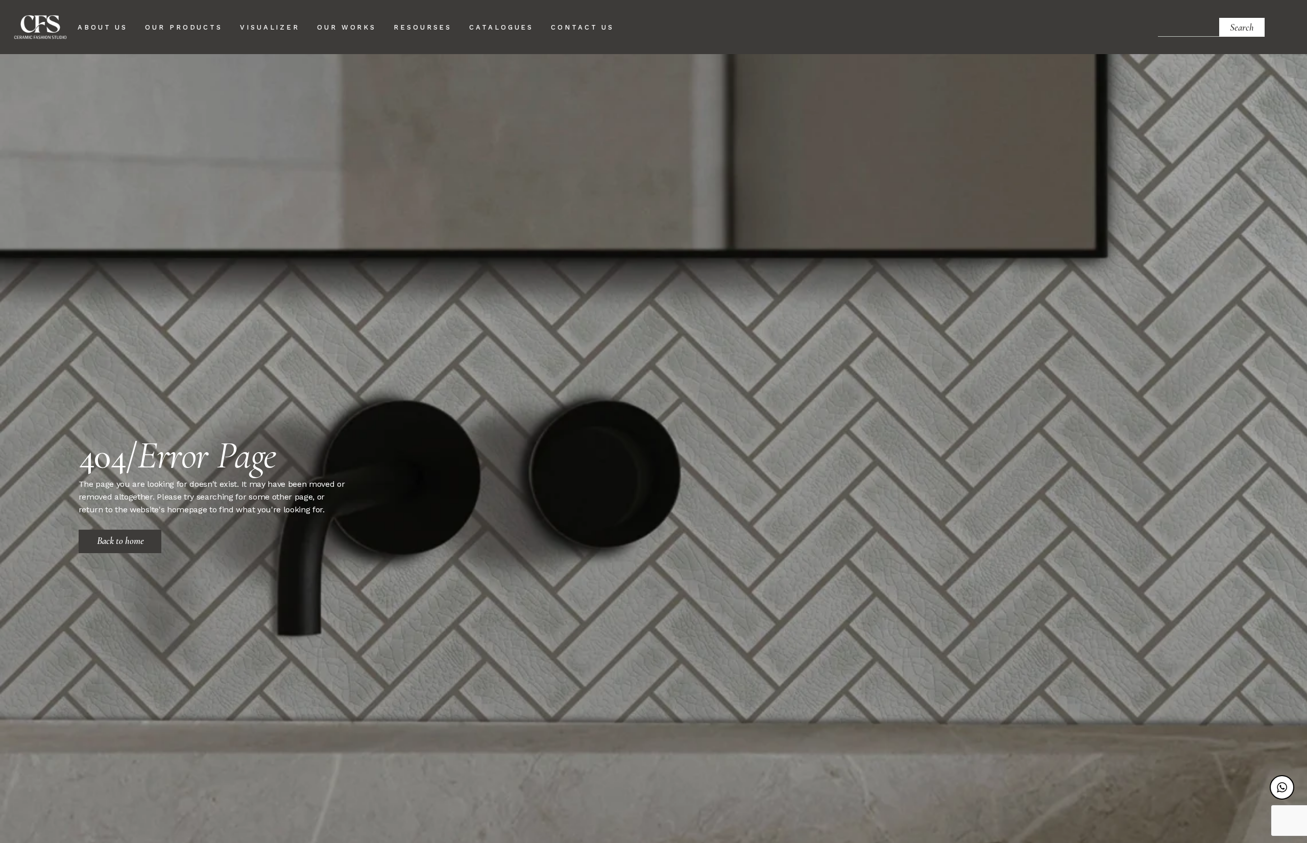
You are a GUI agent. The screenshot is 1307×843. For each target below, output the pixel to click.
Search (1242, 27)
